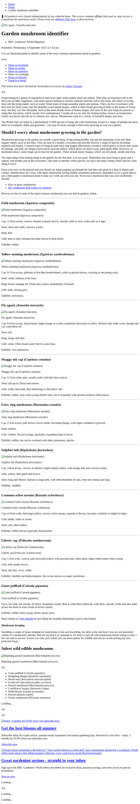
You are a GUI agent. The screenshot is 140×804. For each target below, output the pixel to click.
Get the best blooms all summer (29, 728)
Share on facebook (18, 65)
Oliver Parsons (74, 86)
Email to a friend (17, 80)
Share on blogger (17, 77)
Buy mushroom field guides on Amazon (29, 187)
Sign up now (8, 776)
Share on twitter (16, 68)
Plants (11, 7)
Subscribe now (9, 744)
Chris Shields (26, 618)
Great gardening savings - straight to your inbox (43, 760)
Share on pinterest (17, 71)
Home (11, 4)
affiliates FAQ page (65, 19)
